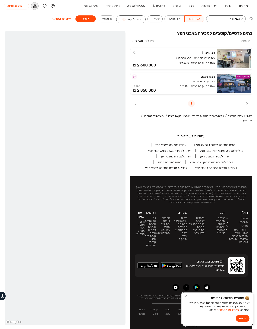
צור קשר (178, 311)
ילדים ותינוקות (183, 238)
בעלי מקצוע (141, 230)
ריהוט (184, 218)
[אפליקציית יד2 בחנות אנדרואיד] (196, 287)
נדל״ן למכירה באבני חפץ (170, 145)
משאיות (221, 224)
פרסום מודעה (14, 5)
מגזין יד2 (140, 234)
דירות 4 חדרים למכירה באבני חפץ (216, 168)
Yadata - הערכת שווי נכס (238, 241)
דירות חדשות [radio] (174, 18)
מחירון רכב (199, 230)
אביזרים (200, 221)
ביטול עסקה (167, 311)
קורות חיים (150, 236)
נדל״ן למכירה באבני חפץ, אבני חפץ (221, 151)
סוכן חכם (151, 245)
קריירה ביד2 (154, 311)
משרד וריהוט (163, 233)
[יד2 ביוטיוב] (176, 287)
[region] (65, 178)
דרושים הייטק (152, 232)
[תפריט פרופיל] (34, 6)
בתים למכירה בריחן (169, 162)
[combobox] (223, 18)
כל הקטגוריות (150, 220)
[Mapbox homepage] (14, 322)
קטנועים (221, 230)
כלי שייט (221, 233)
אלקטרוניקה (180, 221)
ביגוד (184, 233)
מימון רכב (199, 233)
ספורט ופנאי (180, 230)
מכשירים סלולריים (182, 226)
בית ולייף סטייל (165, 226)
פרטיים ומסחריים (220, 220)
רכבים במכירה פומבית (197, 226)
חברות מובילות (152, 226)
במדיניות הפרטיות (228, 310)
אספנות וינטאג (166, 220)
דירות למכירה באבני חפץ (215, 156)
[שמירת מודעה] (134, 52)
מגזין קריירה (152, 241)
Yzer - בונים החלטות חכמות (239, 235)
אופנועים (220, 227)
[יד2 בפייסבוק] (186, 287)
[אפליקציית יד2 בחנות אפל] (207, 287)
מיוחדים (200, 218)
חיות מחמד (141, 223)
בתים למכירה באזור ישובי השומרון (215, 145)
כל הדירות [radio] (194, 18)
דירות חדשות (141, 311)
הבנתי (242, 318)
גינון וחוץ (165, 230)
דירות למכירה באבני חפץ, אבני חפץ (170, 151)
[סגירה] (186, 296)
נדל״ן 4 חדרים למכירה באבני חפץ (166, 168)
